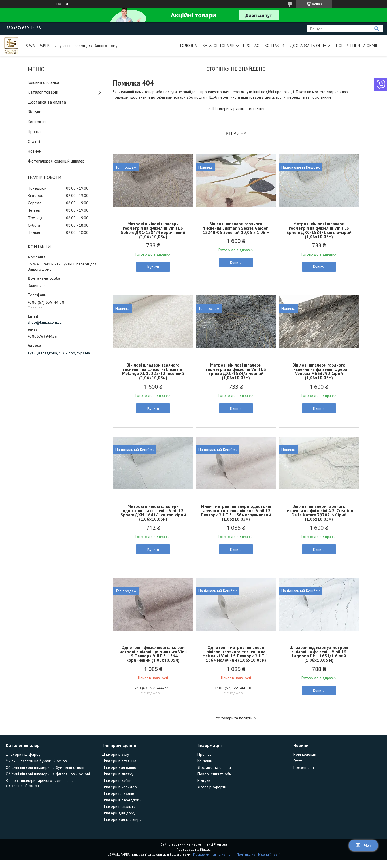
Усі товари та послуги (234, 718)
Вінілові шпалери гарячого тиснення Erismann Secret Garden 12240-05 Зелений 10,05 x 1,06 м (236, 228)
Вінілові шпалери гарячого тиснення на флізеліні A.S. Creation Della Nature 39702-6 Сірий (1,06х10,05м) (319, 512)
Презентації (303, 767)
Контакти (274, 45)
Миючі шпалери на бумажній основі (37, 760)
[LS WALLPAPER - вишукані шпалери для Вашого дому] (11, 45)
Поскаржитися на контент (213, 854)
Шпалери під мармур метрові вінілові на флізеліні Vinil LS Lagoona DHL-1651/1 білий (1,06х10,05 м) (319, 653)
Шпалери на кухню (118, 793)
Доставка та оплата (310, 45)
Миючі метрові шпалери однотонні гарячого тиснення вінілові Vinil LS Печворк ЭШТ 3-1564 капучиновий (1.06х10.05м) (236, 512)
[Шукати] (376, 28)
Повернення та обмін (357, 45)
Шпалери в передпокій (122, 799)
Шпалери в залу (115, 754)
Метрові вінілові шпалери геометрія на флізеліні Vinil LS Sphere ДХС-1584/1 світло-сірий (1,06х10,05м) (319, 230)
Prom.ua (220, 844)
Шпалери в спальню (119, 806)
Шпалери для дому (118, 813)
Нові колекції (304, 754)
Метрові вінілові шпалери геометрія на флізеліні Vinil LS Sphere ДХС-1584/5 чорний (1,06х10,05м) (236, 371)
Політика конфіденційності (258, 854)
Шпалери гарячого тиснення (238, 108)
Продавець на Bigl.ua (193, 849)
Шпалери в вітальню (119, 760)
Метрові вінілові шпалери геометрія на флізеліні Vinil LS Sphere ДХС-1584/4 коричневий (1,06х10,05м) (153, 230)
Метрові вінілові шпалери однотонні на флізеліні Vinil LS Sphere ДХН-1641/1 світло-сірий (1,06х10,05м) (153, 512)
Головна (188, 45)
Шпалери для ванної (119, 767)
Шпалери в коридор (119, 786)
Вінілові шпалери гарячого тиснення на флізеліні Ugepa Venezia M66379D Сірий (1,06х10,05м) (319, 371)
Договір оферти (211, 786)
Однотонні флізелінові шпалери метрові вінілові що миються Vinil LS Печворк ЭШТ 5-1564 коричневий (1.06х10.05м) (153, 653)
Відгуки (34, 111)
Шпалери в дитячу (117, 773)
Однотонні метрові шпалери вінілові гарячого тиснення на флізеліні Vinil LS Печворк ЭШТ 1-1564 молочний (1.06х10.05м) (236, 653)
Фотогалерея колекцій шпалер (56, 161)
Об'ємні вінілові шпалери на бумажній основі (45, 767)
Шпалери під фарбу (23, 754)
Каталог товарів (219, 45)
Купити (153, 266)
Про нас (251, 45)
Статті (34, 141)
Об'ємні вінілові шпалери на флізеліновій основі (48, 773)
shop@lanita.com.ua (45, 322)
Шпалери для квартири (122, 819)
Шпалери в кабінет (118, 780)
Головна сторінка (43, 82)
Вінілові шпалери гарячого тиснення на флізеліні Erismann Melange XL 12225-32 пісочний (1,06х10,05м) (153, 371)
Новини (34, 151)
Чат (367, 845)
